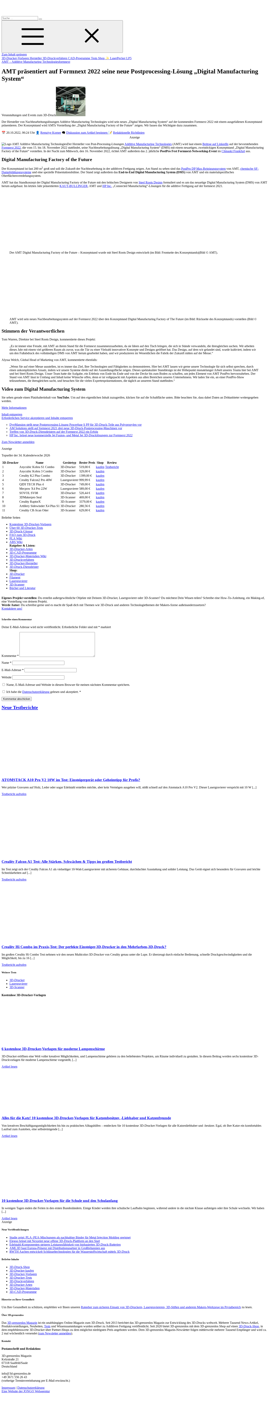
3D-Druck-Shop (19, 1267)
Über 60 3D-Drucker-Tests (26, 527)
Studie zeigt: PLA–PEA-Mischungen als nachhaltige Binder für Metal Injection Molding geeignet (70, 1237)
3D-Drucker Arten (20, 1284)
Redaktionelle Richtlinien (129, 132)
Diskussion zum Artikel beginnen (87, 132)
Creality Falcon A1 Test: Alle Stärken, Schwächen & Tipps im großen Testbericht (67, 861)
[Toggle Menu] (62, 36)
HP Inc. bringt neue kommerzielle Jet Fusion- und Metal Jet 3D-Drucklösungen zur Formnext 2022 (71, 435)
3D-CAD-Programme (23, 552)
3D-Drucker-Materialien (24, 1288)
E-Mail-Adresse (13, 670)
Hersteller (36, 58)
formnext (64, 61)
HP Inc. (107, 186)
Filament (14, 577)
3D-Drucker (17, 574)
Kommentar (10, 655)
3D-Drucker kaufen (21, 1270)
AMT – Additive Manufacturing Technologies (30, 61)
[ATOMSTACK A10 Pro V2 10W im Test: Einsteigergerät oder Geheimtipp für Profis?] (41, 772)
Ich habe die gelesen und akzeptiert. (43, 691)
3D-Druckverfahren (55, 58)
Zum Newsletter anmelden (18, 442)
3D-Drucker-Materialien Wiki (27, 556)
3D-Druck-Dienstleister (24, 566)
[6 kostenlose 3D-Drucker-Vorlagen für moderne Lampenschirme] (41, 1041)
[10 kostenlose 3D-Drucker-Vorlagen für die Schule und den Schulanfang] (41, 1193)
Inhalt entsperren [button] (12, 414)
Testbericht (112, 467)
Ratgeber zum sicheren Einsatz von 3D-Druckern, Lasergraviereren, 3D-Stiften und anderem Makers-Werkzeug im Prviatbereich (161, 1307)
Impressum (8, 1387)
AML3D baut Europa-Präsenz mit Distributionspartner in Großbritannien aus (57, 1248)
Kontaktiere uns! (12, 608)
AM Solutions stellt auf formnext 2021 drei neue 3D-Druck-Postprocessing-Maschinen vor (65, 428)
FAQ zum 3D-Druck (22, 535)
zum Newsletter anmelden (55, 1333)
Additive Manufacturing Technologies (148, 144)
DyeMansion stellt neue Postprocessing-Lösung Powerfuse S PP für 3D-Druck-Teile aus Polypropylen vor (75, 424)
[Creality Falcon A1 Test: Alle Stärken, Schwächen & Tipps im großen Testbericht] (41, 854)
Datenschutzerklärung (36, 691)
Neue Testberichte (20, 707)
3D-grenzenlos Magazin (22, 1322)
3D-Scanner (16, 584)
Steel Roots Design (150, 182)
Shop (101, 58)
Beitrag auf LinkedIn (215, 144)
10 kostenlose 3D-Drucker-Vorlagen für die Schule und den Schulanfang (60, 1201)
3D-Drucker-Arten (21, 549)
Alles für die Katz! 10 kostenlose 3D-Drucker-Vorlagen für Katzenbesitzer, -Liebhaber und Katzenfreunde (86, 1118)
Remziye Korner (50, 132)
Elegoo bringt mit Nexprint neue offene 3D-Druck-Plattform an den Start (54, 1241)
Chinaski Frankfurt (233, 151)
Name (6, 662)
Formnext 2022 (11, 147)
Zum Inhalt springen (14, 54)
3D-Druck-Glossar (21, 531)
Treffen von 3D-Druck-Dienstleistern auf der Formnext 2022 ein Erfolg (53, 431)
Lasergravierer (18, 581)
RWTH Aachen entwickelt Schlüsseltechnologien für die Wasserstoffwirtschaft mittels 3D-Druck (69, 1251)
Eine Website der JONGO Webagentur (26, 1391)
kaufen (100, 467)
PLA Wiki (15, 538)
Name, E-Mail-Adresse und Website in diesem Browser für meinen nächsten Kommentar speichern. (68, 684)
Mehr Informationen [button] (14, 407)
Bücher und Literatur (22, 588)
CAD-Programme (79, 58)
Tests (94, 58)
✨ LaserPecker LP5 (118, 58)
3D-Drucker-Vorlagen (16, 58)
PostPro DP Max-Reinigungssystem (203, 168)
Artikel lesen (9, 1066)
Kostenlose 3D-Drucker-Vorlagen (30, 524)
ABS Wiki (15, 542)
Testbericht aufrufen (14, 794)
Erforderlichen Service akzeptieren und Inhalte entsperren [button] (37, 418)
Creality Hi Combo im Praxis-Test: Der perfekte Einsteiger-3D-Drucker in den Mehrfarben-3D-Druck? (84, 947)
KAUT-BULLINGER (73, 186)
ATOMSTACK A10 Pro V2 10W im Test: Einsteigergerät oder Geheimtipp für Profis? (71, 780)
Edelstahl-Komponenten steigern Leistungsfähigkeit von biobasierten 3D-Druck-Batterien (65, 1244)
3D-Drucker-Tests (20, 1277)
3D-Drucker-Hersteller (23, 563)
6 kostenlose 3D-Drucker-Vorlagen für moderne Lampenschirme (53, 1049)
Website (6, 677)
